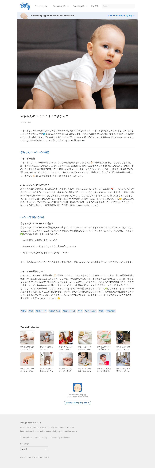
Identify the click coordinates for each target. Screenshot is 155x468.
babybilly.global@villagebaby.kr (65, 431)
